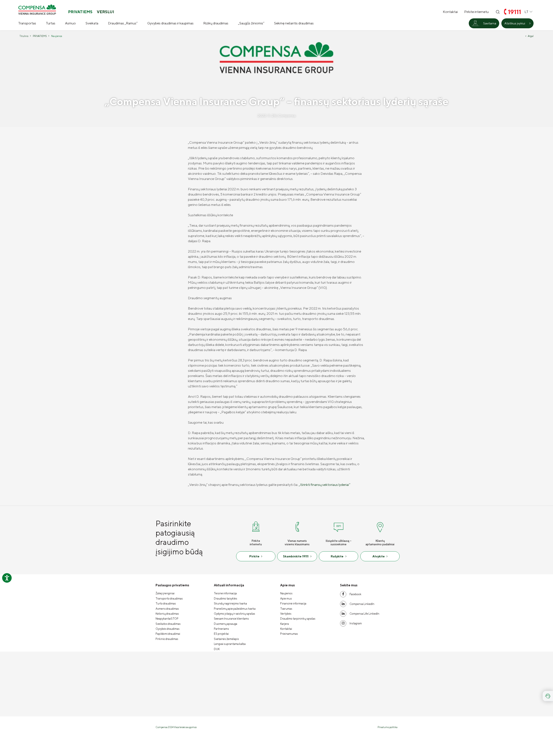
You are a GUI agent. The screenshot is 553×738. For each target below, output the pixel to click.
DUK (217, 649)
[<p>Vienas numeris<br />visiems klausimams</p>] (297, 526)
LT (526, 12)
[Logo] (37, 9)
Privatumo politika (387, 727)
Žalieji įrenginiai (165, 593)
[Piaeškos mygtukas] (498, 11)
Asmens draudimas (167, 608)
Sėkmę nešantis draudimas (294, 23)
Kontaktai (450, 12)
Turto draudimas (166, 603)
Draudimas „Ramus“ (123, 23)
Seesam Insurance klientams (231, 618)
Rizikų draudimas (215, 23)
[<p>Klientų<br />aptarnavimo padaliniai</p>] (380, 526)
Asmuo (70, 23)
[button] (548, 696)
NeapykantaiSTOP (167, 618)
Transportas (27, 23)
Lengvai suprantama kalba (230, 644)
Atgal (531, 36)
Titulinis (23, 36)
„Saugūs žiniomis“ (251, 23)
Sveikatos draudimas (168, 623)
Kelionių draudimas (167, 613)
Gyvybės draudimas (168, 628)
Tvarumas (286, 608)
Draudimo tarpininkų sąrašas (297, 618)
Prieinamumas (289, 633)
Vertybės (285, 613)
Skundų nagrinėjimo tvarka (230, 603)
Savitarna (489, 23)
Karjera (284, 623)
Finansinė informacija (293, 603)
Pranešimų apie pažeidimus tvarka (235, 608)
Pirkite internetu (476, 12)
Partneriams (221, 628)
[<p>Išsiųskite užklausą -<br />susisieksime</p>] (338, 526)
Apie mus (286, 598)
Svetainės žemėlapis (226, 639)
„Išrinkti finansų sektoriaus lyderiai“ (324, 485)
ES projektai (221, 633)
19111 (514, 11)
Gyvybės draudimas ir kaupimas (170, 23)
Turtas (50, 23)
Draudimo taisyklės (225, 598)
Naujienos (286, 593)
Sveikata (92, 23)
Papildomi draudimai (168, 633)
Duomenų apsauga (225, 623)
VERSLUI (105, 12)
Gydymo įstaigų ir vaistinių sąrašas (234, 613)
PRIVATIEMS (80, 12)
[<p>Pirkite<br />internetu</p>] (255, 526)
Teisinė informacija (225, 593)
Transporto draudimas (169, 598)
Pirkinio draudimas (167, 639)
